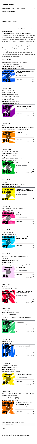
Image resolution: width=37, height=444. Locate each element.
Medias (13, 11)
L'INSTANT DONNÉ (8, 4)
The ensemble (6, 8)
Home (12, 8)
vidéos (9, 21)
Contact (4, 435)
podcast (4, 21)
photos (15, 21)
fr (34, 9)
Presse (9, 435)
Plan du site (15, 435)
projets (23, 8)
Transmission (6, 11)
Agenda (18, 8)
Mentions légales (25, 435)
